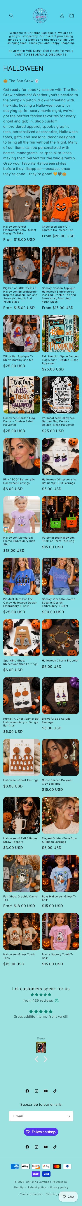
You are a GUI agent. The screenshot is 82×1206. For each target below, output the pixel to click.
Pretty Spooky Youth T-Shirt (58, 956)
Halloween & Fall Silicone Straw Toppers (20, 840)
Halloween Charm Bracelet (60, 660)
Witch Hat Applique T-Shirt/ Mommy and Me (18, 358)
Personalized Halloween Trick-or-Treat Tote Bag (58, 539)
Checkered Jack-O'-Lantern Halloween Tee (57, 228)
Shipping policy (56, 1194)
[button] (11, 16)
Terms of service (30, 1194)
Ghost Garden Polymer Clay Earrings (57, 781)
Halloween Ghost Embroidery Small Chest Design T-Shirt (19, 230)
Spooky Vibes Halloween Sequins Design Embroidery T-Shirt (58, 602)
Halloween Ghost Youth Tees (19, 956)
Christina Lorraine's (39, 1181)
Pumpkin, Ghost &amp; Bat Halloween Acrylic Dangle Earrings (21, 722)
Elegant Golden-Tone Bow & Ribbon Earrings (59, 840)
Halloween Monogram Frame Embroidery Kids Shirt (19, 541)
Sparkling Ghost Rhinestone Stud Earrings (20, 662)
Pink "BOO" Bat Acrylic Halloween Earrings (19, 481)
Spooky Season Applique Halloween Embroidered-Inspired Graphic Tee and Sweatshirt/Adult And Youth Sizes (59, 294)
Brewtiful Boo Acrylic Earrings (56, 720)
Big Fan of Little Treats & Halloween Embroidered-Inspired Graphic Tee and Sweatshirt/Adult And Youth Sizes (20, 294)
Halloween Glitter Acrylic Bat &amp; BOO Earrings (59, 481)
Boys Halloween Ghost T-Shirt (59, 898)
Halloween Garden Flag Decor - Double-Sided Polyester (19, 421)
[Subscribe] (68, 1116)
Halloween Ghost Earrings (20, 780)
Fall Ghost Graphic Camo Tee (20, 898)
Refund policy (37, 1187)
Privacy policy (59, 1187)
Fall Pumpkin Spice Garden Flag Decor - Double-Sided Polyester (60, 360)
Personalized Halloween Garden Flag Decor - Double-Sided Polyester (58, 421)
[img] (41, 995)
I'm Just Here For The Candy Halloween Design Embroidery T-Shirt (20, 602)
